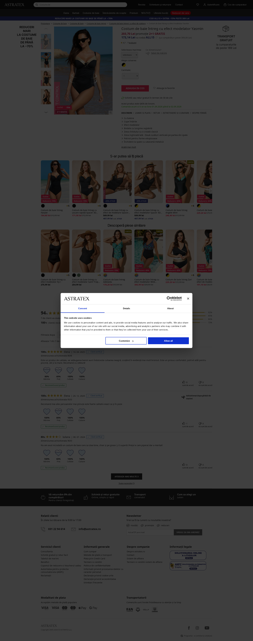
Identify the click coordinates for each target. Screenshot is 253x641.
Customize (124, 341)
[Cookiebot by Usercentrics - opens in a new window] (169, 298)
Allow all (168, 341)
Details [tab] (126, 308)
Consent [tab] (82, 308)
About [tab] (170, 308)
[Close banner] (188, 299)
